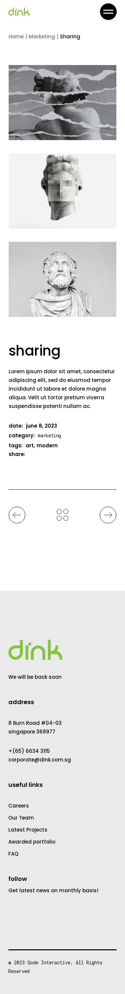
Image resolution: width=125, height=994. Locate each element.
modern (47, 445)
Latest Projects (27, 829)
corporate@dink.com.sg (39, 759)
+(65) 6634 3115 (29, 751)
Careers (18, 805)
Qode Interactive (48, 962)
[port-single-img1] (62, 102)
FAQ (13, 853)
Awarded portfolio (31, 841)
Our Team (21, 817)
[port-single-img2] (62, 190)
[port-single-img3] (62, 279)
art (30, 445)
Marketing (49, 435)
